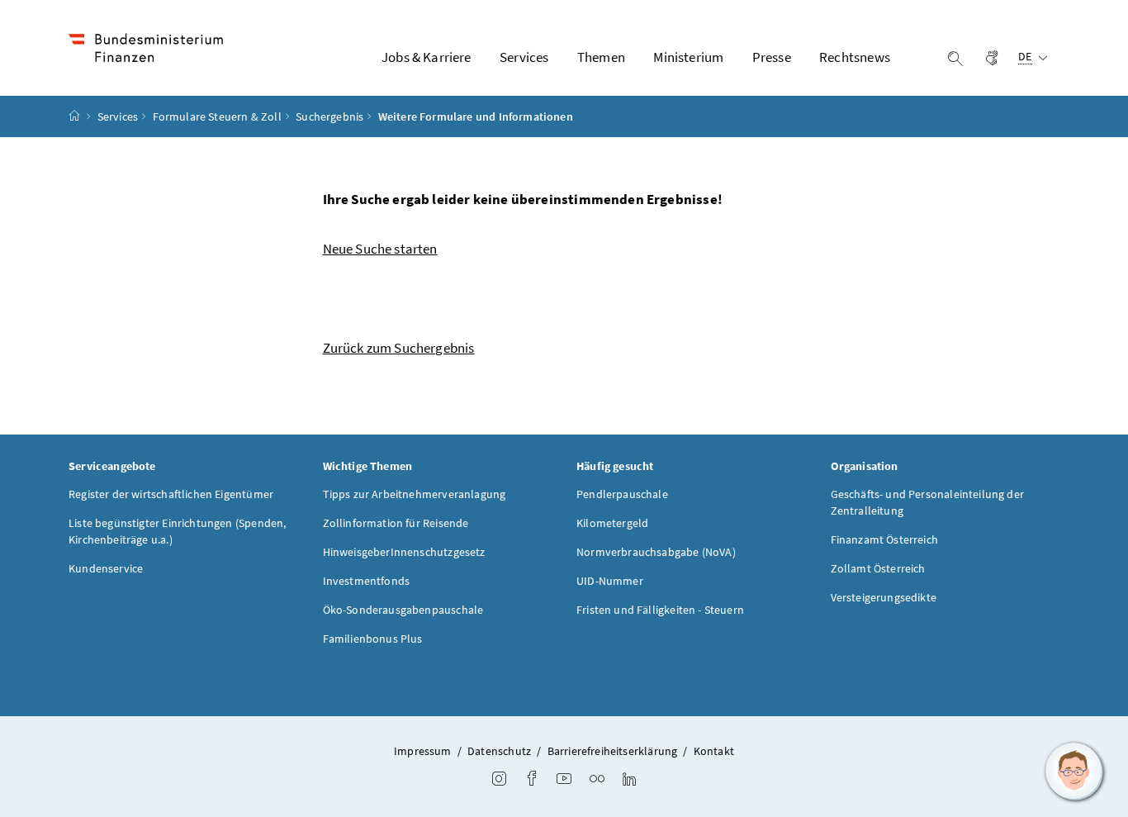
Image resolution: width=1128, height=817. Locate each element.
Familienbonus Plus (373, 638)
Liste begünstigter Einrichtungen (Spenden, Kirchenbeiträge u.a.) (177, 531)
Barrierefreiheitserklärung (612, 750)
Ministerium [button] (688, 57)
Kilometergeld (612, 522)
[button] (1074, 771)
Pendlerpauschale (622, 494)
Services (117, 116)
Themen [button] (601, 57)
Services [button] (524, 57)
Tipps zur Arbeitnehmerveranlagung (414, 494)
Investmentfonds (366, 580)
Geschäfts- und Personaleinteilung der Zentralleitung (928, 502)
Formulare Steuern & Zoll (217, 116)
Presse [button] (771, 57)
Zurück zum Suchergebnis (399, 348)
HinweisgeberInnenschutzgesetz (404, 551)
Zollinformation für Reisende (396, 522)
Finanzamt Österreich (885, 539)
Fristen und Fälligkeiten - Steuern (660, 609)
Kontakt (714, 750)
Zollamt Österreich (878, 568)
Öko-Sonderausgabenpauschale (403, 609)
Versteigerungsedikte (884, 597)
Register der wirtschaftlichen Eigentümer (171, 494)
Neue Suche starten (380, 249)
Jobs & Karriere (427, 57)
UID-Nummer (609, 580)
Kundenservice (106, 568)
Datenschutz (499, 750)
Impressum (423, 750)
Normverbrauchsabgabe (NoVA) (656, 551)
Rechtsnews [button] (854, 57)
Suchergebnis (329, 116)
